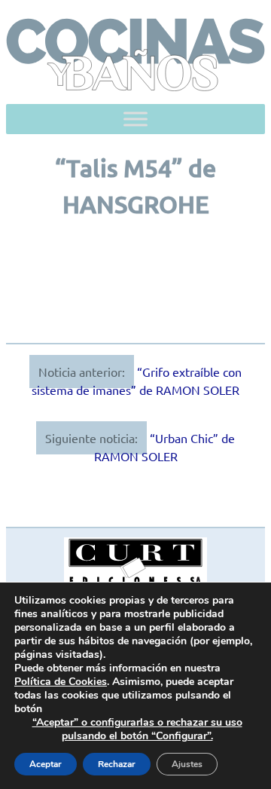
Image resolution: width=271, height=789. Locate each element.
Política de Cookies (60, 681)
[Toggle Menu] (135, 119)
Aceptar (45, 764)
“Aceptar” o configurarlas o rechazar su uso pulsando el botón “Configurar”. (137, 729)
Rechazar (117, 764)
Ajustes (187, 764)
